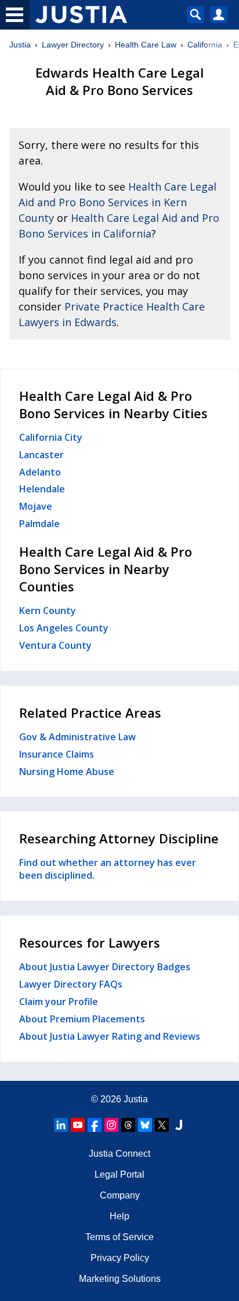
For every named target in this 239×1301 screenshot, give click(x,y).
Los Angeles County (63, 628)
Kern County (47, 610)
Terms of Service (119, 1237)
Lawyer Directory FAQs (70, 984)
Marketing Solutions (120, 1279)
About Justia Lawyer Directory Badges (104, 966)
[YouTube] (78, 1125)
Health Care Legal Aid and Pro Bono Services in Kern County (117, 202)
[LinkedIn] (61, 1125)
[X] (162, 1125)
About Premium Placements (82, 1019)
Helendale (42, 489)
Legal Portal (119, 1174)
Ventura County (55, 645)
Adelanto (40, 472)
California (204, 44)
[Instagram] (111, 1125)
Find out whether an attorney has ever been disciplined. (107, 869)
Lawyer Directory (73, 44)
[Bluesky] (145, 1125)
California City (50, 437)
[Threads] (128, 1125)
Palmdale (39, 523)
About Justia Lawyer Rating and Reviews (109, 1036)
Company (120, 1195)
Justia (20, 44)
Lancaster (41, 454)
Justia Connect (119, 1154)
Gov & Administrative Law (77, 736)
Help (119, 1216)
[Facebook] (95, 1125)
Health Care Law (145, 44)
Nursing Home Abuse (66, 771)
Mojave (35, 506)
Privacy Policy (119, 1258)
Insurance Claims (56, 754)
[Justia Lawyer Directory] (179, 1125)
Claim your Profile (58, 1001)
